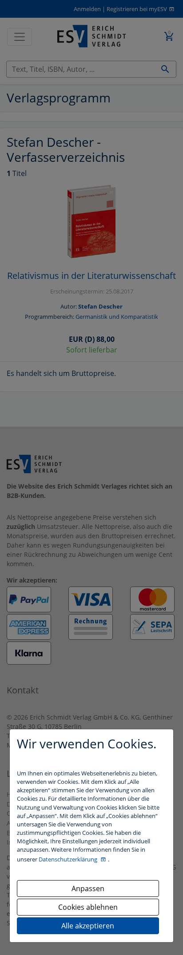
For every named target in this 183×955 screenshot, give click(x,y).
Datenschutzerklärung (69, 859)
